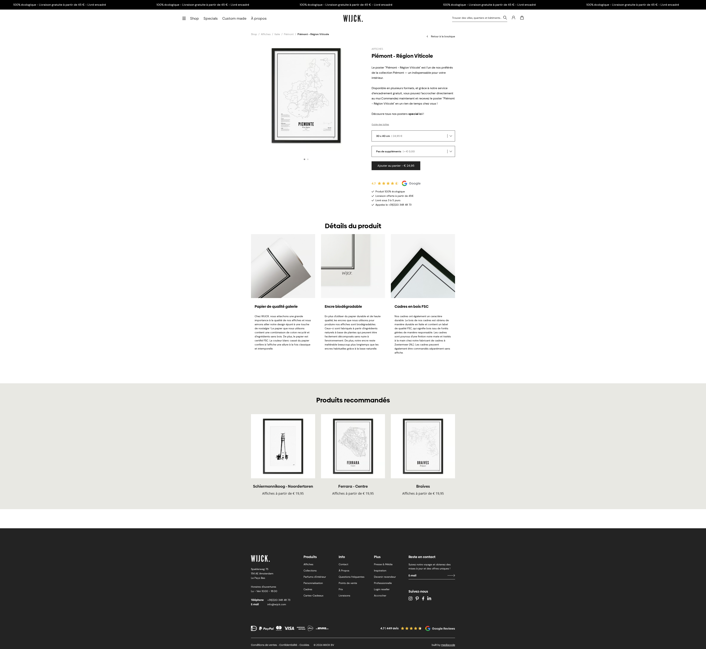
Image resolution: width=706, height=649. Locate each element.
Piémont (289, 34)
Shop (194, 18)
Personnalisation (313, 583)
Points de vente (348, 583)
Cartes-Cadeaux (313, 595)
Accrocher (380, 595)
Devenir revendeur (385, 576)
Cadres (308, 589)
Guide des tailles (380, 124)
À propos (259, 18)
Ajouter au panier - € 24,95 (395, 166)
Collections (310, 570)
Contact (343, 564)
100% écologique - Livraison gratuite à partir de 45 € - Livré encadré (59, 5)
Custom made (234, 18)
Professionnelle (383, 583)
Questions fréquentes (351, 576)
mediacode (448, 645)
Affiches (266, 34)
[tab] (304, 159)
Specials (211, 18)
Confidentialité (288, 645)
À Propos (344, 570)
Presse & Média (383, 564)
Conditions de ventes (264, 645)
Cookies (304, 645)
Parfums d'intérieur (315, 576)
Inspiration (380, 570)
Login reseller (382, 589)
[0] (522, 17)
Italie (277, 34)
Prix (341, 589)
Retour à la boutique (443, 36)
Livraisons (344, 595)
